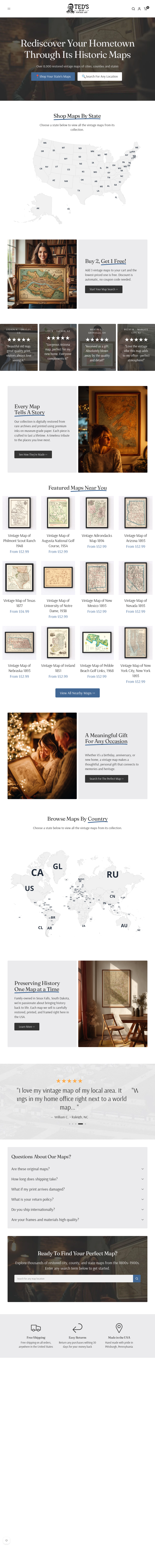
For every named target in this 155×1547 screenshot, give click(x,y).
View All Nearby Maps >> (77, 693)
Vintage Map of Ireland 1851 (58, 668)
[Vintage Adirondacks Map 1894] (97, 513)
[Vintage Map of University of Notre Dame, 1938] (58, 578)
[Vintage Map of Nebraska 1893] (19, 643)
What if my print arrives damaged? (38, 1189)
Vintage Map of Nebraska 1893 (19, 668)
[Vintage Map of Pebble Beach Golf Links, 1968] (97, 643)
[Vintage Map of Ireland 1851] (58, 643)
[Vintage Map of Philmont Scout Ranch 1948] (19, 513)
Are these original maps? (30, 1168)
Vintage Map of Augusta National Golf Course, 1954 (58, 540)
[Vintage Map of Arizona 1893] (136, 513)
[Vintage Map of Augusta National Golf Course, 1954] (58, 513)
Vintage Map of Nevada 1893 (135, 603)
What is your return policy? (32, 1199)
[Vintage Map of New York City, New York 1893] (136, 643)
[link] (38, 208)
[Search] (133, 8)
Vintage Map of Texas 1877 (19, 603)
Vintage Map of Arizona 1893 (135, 538)
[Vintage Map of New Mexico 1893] (97, 578)
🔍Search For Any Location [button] (100, 76)
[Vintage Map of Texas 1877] (19, 578)
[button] (103, 289)
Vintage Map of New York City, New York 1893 (135, 670)
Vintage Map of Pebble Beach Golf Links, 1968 (97, 668)
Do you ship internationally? (33, 1209)
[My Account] (139, 8)
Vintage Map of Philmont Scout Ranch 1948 (19, 540)
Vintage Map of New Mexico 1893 (97, 603)
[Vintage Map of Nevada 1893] (136, 578)
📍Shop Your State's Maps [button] (53, 76)
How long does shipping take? (34, 1178)
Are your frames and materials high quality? (45, 1219)
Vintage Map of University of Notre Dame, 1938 (58, 605)
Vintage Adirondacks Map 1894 (97, 538)
